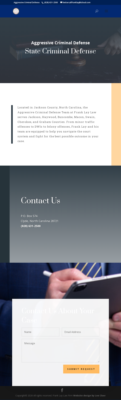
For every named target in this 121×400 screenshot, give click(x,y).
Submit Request (81, 368)
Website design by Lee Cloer (89, 395)
